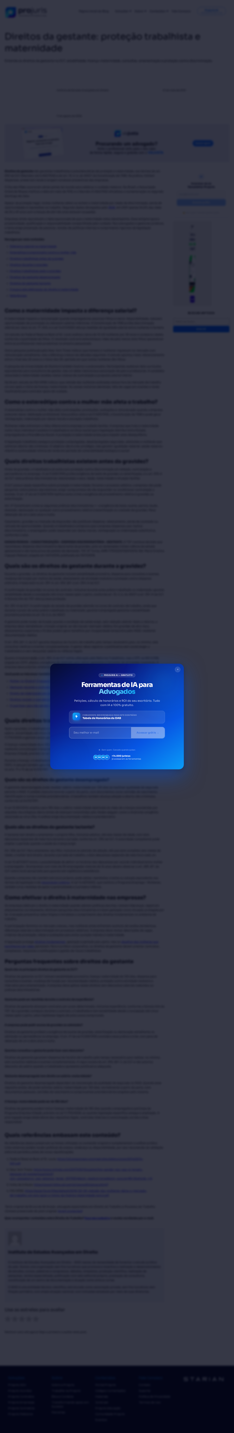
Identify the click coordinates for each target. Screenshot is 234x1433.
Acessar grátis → (148, 732)
